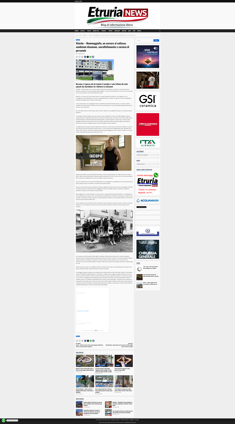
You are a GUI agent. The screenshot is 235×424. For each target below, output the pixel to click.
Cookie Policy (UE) (124, 419)
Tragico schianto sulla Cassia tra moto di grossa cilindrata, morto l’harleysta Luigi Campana (79, 404)
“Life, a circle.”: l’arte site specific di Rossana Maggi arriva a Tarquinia (150, 267)
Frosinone (98, 365)
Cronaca (77, 30)
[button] (159, 31)
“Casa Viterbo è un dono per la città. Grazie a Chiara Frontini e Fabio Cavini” (123, 389)
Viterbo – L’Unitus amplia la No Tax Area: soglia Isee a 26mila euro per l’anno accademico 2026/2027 (150, 283)
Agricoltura (117, 30)
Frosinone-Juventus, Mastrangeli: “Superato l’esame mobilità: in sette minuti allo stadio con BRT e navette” (103, 370)
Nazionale (103, 30)
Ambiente (110, 30)
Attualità (82, 30)
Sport (134, 30)
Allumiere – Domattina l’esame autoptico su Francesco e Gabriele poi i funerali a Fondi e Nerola (108, 404)
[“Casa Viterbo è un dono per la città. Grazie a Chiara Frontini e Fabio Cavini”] (124, 381)
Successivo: (119, 345)
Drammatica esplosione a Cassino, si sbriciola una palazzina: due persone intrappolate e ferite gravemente (79, 412)
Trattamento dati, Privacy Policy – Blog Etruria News (108, 419)
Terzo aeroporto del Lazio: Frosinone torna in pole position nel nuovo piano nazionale (103, 390)
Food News (124, 30)
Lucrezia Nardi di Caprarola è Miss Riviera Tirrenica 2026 (122, 369)
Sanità (129, 30)
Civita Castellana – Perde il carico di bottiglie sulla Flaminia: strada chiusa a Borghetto (85, 390)
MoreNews (126, 422)
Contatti (137, 419)
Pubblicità (131, 419)
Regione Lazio (96, 30)
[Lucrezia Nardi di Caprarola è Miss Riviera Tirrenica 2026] (124, 361)
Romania (139, 30)
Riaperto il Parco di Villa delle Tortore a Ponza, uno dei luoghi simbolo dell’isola (85, 369)
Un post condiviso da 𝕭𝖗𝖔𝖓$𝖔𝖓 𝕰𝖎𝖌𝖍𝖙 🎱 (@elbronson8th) (92, 330)
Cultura (138, 263)
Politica (89, 30)
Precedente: (89, 345)
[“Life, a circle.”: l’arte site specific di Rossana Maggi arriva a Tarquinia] (139, 269)
